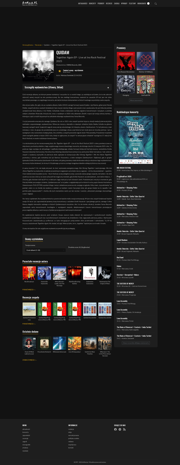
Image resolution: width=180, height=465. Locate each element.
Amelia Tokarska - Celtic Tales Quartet (130, 196)
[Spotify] (120, 429)
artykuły (25, 448)
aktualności (26, 429)
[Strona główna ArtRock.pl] (30, 3)
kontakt (71, 448)
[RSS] (124, 429)
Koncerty (92, 3)
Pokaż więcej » (28, 289)
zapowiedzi (26, 435)
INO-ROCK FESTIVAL (124, 167)
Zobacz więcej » (29, 360)
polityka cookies (73, 438)
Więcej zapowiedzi (136, 100)
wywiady (25, 451)
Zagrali (116, 3)
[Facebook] (115, 429)
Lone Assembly (122, 301)
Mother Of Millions (146, 72)
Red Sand (120, 257)
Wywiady (124, 3)
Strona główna (27, 45)
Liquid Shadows (122, 240)
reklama (70, 441)
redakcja (71, 429)
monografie (26, 445)
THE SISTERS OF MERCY (125, 283)
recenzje (25, 438)
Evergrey (126, 95)
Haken (119, 266)
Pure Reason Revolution (125, 72)
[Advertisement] (90, 24)
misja (70, 432)
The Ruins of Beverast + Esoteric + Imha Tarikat (134, 327)
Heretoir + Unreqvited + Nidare (128, 274)
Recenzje (109, 3)
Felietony (132, 3)
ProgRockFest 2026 (124, 176)
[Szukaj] (156, 3)
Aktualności (82, 3)
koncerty (25, 432)
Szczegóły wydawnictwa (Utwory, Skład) (44, 87)
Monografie (142, 3)
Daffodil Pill (145, 95)
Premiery (101, 3)
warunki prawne (73, 435)
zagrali (24, 441)
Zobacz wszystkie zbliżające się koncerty (136, 343)
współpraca (72, 445)
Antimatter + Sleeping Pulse (127, 187)
